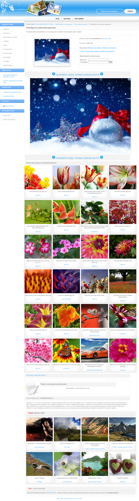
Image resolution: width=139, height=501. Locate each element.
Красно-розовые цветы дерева (38, 365)
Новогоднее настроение (81, 24)
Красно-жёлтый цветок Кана (66, 330)
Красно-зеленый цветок (66, 226)
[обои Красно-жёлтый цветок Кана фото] (66, 316)
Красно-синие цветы (66, 295)
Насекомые (67, 482)
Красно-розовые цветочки (66, 261)
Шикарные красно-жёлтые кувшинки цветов (94, 192)
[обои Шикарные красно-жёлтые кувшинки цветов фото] (94, 177)
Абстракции (66, 299)
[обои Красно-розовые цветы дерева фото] (38, 350)
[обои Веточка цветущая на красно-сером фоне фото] (94, 316)
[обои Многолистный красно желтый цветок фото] (94, 247)
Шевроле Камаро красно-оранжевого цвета (94, 365)
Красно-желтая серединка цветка (38, 295)
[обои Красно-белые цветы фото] (122, 212)
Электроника (8, 65)
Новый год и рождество (109, 48)
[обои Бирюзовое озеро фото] (95, 464)
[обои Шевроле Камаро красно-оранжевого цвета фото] (94, 350)
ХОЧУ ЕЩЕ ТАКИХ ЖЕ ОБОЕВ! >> (36, 375)
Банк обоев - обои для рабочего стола (67, 498)
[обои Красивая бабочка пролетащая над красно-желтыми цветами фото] (94, 212)
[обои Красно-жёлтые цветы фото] (38, 177)
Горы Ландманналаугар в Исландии (95, 444)
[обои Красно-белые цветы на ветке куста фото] (38, 247)
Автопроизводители (94, 370)
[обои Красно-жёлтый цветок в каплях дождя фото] (122, 350)
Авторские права (9, 119)
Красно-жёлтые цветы (38, 191)
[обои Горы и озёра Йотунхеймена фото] (122, 429)
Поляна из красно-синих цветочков (122, 296)
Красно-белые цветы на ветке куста (38, 261)
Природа (6, 29)
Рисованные (39, 447)
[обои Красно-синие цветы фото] (66, 281)
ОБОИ (57, 19)
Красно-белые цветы (123, 226)
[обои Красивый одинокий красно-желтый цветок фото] (38, 212)
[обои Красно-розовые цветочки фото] (66, 247)
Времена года (94, 335)
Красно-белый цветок (66, 191)
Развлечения (7, 53)
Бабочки (94, 231)
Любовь (122, 482)
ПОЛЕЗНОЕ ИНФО (8, 96)
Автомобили (7, 49)
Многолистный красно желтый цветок (94, 261)
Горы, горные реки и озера (95, 449)
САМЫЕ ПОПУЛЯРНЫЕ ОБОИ (12, 92)
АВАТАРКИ (66, 19)
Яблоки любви (122, 478)
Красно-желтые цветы (38, 330)
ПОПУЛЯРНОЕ (79, 19)
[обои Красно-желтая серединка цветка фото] (38, 281)
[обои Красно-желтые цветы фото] (38, 316)
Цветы (38, 195)
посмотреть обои (105, 38)
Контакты (6, 115)
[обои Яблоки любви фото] (122, 464)
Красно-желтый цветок (123, 261)
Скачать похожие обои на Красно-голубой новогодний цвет (97, 51)
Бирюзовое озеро (94, 478)
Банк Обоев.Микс (51, 493)
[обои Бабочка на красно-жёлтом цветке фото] (66, 350)
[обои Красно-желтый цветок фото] (122, 247)
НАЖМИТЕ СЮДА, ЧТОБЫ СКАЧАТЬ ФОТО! (77, 74)
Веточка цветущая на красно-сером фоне (94, 331)
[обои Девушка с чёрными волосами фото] (39, 429)
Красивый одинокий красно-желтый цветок (38, 227)
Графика (6, 41)
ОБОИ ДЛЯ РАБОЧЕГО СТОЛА (44, 24)
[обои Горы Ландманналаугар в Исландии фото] (95, 429)
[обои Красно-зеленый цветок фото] (66, 212)
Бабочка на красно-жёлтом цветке (66, 365)
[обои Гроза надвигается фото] (67, 429)
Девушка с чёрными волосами (39, 443)
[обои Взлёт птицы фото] (39, 464)
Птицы (39, 482)
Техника (6, 61)
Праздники (7, 57)
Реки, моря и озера (95, 482)
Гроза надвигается (67, 443)
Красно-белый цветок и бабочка (123, 330)
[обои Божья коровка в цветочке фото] (67, 464)
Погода (67, 447)
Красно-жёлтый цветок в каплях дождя (122, 365)
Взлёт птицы (39, 478)
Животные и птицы (10, 37)
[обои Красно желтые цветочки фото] (94, 281)
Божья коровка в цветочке (67, 478)
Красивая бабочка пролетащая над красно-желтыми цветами (94, 227)
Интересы (6, 33)
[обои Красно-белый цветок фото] (66, 177)
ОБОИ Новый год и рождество (64, 24)
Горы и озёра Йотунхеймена (122, 443)
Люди (5, 45)
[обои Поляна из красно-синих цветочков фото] (122, 281)
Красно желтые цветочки (94, 295)
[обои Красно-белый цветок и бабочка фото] (122, 316)
